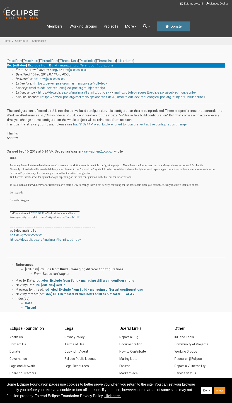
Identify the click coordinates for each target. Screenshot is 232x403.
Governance (18, 359)
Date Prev (15, 61)
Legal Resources (77, 366)
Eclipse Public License (81, 359)
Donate (175, 26)
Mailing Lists (128, 359)
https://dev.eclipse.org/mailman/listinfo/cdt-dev (73, 92)
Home (6, 40)
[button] (146, 26)
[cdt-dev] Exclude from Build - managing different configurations (74, 269)
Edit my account (193, 3)
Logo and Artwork (22, 366)
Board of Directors (23, 373)
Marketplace (128, 373)
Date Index (87, 61)
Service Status (185, 373)
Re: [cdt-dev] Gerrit (50, 285)
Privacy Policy (75, 337)
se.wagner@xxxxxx (98, 151)
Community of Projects (191, 344)
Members (55, 26)
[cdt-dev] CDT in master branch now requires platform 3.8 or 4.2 (87, 294)
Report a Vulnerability (189, 366)
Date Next (31, 61)
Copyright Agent (76, 351)
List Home (125, 61)
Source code (39, 40)
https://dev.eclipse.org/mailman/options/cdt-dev (77, 97)
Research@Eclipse (188, 359)
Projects (111, 26)
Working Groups (83, 26)
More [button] (129, 26)
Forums (124, 366)
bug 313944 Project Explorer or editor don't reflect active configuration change (130, 124)
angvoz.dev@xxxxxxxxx (68, 70)
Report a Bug (128, 337)
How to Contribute (132, 351)
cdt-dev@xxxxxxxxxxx (49, 79)
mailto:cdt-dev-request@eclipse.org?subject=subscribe (155, 92)
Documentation (130, 344)
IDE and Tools (184, 337)
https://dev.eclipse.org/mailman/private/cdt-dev (69, 83)
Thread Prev (49, 61)
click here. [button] (112, 396)
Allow (219, 390)
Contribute (21, 40)
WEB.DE (36, 213)
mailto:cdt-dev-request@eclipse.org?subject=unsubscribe (161, 97)
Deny (206, 390)
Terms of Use (75, 344)
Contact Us (18, 344)
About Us (16, 337)
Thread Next (69, 61)
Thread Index (106, 61)
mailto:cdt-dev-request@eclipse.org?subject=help (67, 88)
